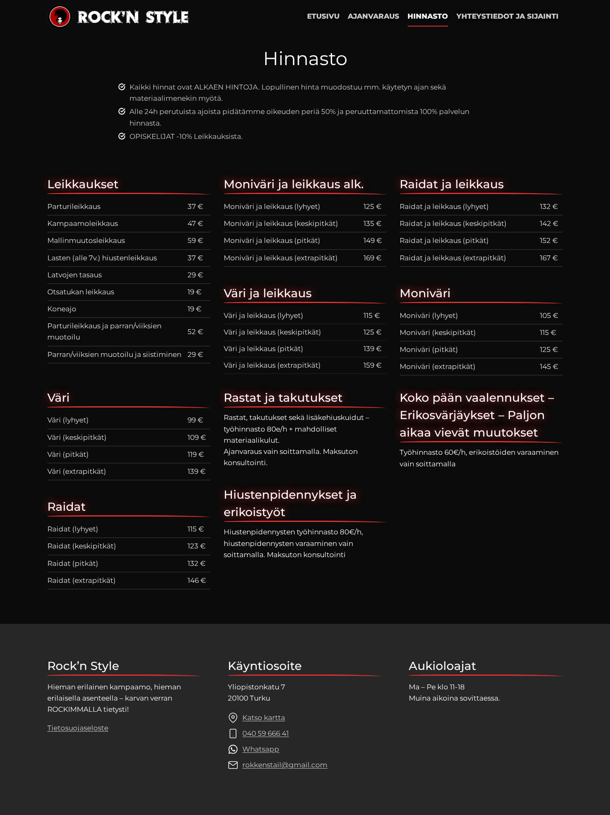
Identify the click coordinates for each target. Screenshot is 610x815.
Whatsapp (260, 749)
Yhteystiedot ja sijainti (507, 16)
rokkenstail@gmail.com (284, 765)
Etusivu (323, 16)
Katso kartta (263, 717)
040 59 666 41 (265, 733)
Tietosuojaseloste (77, 728)
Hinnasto (427, 16)
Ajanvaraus (373, 16)
